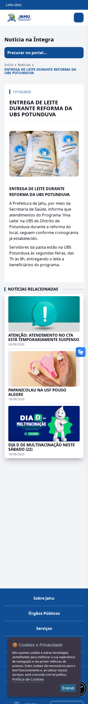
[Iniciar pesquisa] (78, 52)
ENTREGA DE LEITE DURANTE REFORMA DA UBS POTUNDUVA (40, 71)
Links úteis (14, 5)
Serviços (44, 628)
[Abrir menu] (79, 17)
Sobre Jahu (44, 598)
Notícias (24, 64)
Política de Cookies (28, 679)
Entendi (68, 688)
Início (8, 64)
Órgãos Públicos (44, 613)
